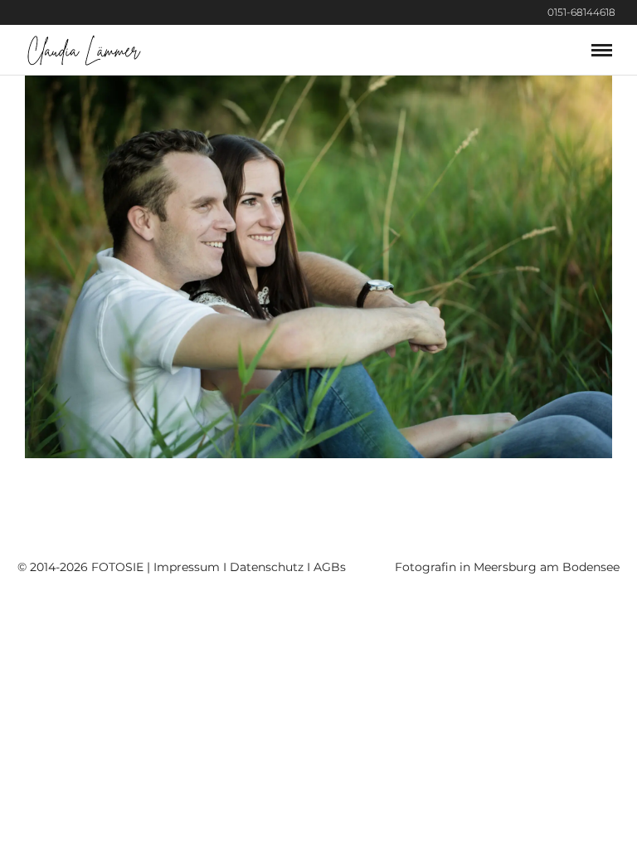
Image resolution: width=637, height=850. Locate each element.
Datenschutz (267, 566)
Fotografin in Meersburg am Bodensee (507, 566)
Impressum (186, 566)
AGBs (330, 566)
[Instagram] (632, 12)
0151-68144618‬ (581, 12)
